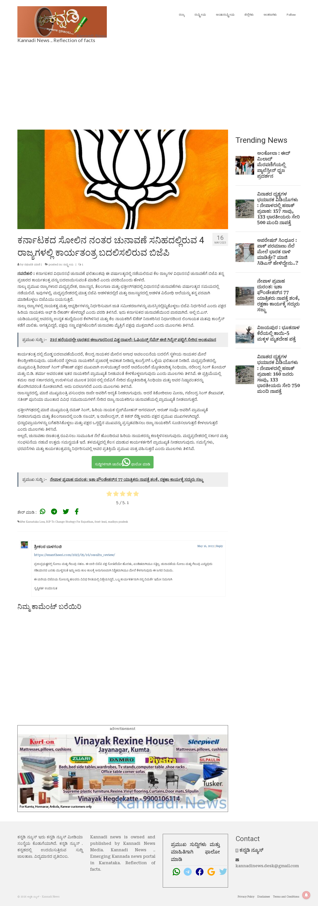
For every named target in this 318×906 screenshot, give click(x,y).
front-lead (101, 521)
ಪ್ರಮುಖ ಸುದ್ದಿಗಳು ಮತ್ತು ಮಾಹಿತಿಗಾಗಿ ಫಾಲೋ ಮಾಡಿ (195, 851)
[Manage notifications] (306, 895)
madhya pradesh (118, 521)
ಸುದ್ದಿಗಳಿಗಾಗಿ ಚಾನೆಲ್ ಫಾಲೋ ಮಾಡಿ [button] (122, 464)
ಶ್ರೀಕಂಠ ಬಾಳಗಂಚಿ (48, 546)
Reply (219, 546)
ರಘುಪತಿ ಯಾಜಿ (32, 264)
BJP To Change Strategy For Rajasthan (69, 521)
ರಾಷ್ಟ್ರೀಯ (68, 264)
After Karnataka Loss (32, 521)
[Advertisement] (159, 85)
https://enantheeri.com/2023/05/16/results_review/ (74, 555)
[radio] (109, 495)
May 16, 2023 (206, 546)
